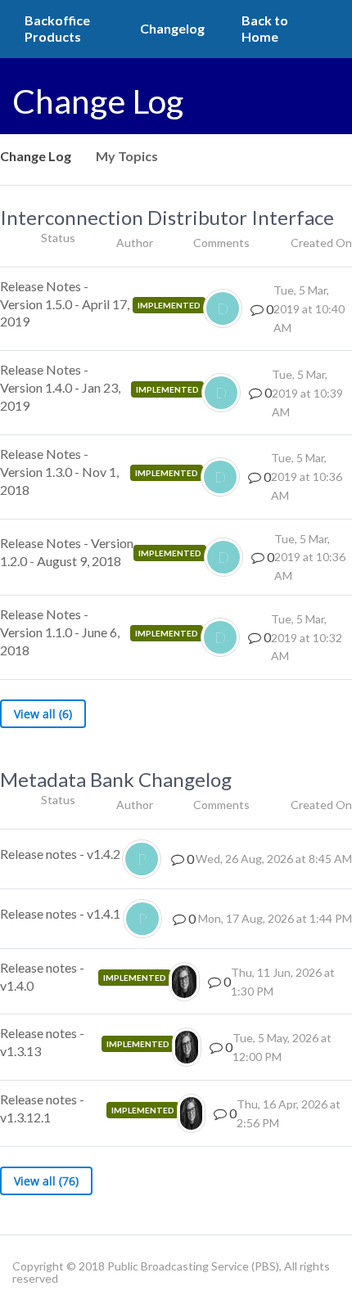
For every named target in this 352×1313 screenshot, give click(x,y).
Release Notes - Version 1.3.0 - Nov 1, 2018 (59, 471)
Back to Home (264, 28)
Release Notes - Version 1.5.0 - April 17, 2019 (64, 304)
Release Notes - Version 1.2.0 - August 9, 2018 (66, 552)
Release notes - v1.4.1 (60, 913)
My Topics (127, 156)
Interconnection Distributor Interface (167, 217)
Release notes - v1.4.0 (42, 976)
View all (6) (43, 714)
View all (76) (46, 1181)
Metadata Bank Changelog (116, 779)
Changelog (172, 28)
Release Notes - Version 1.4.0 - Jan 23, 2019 (60, 387)
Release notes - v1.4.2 (60, 853)
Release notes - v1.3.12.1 (42, 1108)
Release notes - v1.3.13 (42, 1042)
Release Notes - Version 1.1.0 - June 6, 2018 (60, 632)
